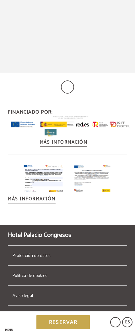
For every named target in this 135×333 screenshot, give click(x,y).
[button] (9, 322)
